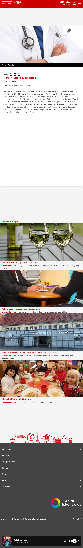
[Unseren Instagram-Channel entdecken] (81, 519)
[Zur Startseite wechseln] (7, 4)
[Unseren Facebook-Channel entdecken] (77, 519)
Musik (4, 480)
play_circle (74, 541)
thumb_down (70, 541)
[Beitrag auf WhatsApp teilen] (11, 74)
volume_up (65, 541)
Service (5, 468)
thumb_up (78, 541)
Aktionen (5, 456)
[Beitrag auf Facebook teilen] (15, 74)
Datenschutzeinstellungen (35, 519)
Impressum (5, 519)
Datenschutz (17, 519)
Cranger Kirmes (8, 462)
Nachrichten (7, 449)
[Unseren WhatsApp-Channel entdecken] (74, 519)
